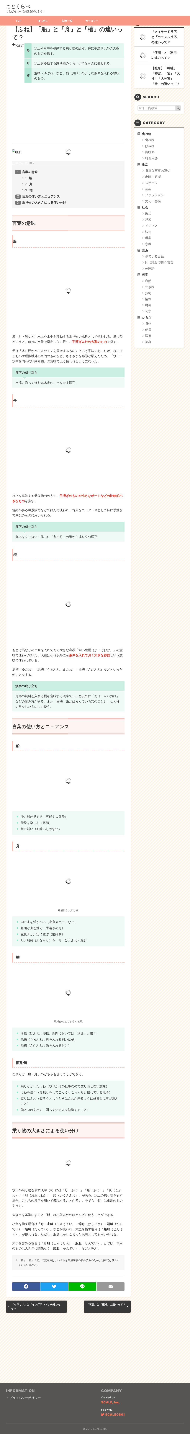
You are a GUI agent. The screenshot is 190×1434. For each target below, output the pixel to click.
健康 (148, 329)
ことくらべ (18, 6)
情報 (148, 299)
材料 (148, 305)
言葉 (145, 250)
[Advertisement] (68, 111)
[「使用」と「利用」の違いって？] (142, 55)
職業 (148, 238)
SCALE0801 (115, 1414)
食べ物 (146, 134)
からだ (146, 317)
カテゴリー (91, 20)
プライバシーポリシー (25, 1398)
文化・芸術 (153, 201)
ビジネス (151, 226)
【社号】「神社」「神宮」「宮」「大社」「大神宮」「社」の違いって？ (165, 76)
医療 (148, 336)
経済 (148, 219)
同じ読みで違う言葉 (159, 262)
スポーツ (151, 183)
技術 (148, 293)
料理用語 (151, 158)
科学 (145, 275)
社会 (145, 207)
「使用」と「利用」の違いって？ (165, 55)
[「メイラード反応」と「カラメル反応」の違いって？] (142, 37)
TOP (18, 20)
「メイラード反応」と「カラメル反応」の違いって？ (165, 37)
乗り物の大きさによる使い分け (44, 202)
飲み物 (150, 146)
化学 (148, 311)
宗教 (148, 244)
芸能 (148, 189)
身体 (148, 323)
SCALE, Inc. (110, 1402)
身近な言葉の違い (157, 170)
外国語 (150, 268)
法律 (148, 232)
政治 (148, 213)
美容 (148, 342)
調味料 (150, 152)
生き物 (150, 287)
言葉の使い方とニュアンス (41, 196)
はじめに (43, 20)
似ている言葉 (154, 256)
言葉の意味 (30, 172)
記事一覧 (67, 20)
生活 (145, 164)
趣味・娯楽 (153, 177)
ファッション (154, 195)
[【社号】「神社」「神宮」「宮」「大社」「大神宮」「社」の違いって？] (142, 76)
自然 (148, 281)
